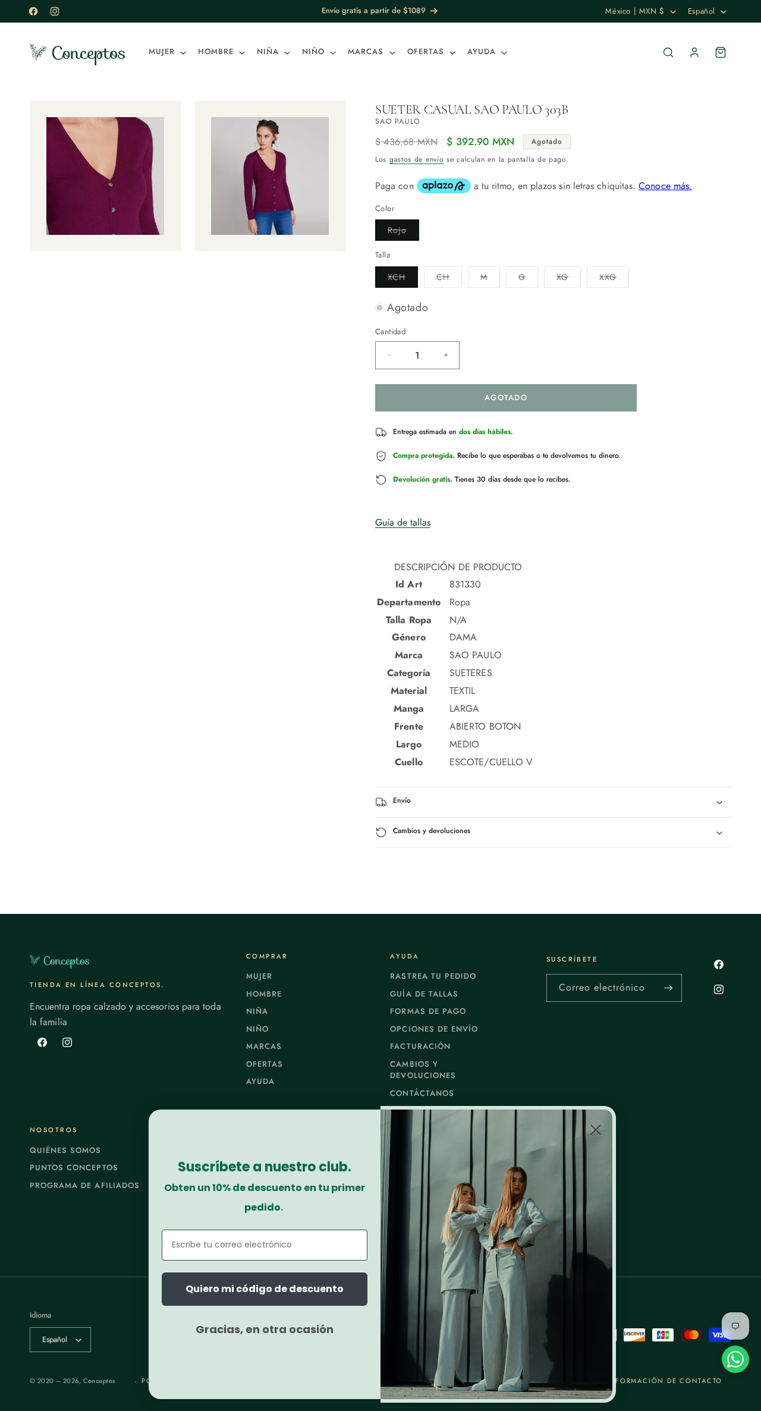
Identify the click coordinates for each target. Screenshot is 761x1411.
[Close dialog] (595, 1129)
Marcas (264, 1046)
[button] (166, 52)
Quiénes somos (66, 1150)
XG (568, 279)
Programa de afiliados (85, 1185)
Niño (257, 1029)
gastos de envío (416, 159)
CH (449, 279)
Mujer (259, 976)
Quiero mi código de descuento (264, 1289)
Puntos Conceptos (74, 1167)
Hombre (264, 994)
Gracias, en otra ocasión (265, 1329)
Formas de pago (428, 1011)
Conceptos (99, 1380)
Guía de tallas (402, 522)
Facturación (420, 1046)
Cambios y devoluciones (422, 1070)
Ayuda (260, 1081)
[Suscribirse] (668, 988)
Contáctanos (422, 1093)
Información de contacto (664, 1380)
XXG (614, 279)
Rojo (403, 232)
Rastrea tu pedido (433, 976)
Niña (257, 1011)
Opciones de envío (434, 1029)
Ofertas (264, 1064)
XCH (403, 279)
